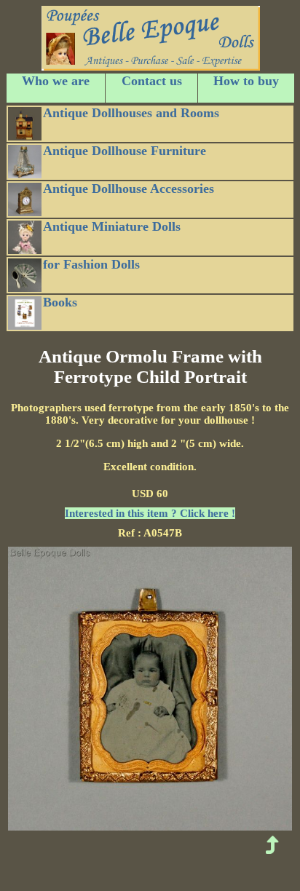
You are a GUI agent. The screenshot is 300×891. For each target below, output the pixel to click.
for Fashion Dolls (91, 264)
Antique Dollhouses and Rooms (131, 113)
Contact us (152, 81)
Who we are (56, 81)
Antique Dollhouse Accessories (128, 188)
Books (60, 302)
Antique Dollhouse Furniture (124, 150)
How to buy (246, 81)
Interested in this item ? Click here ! (150, 513)
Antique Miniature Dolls (112, 226)
